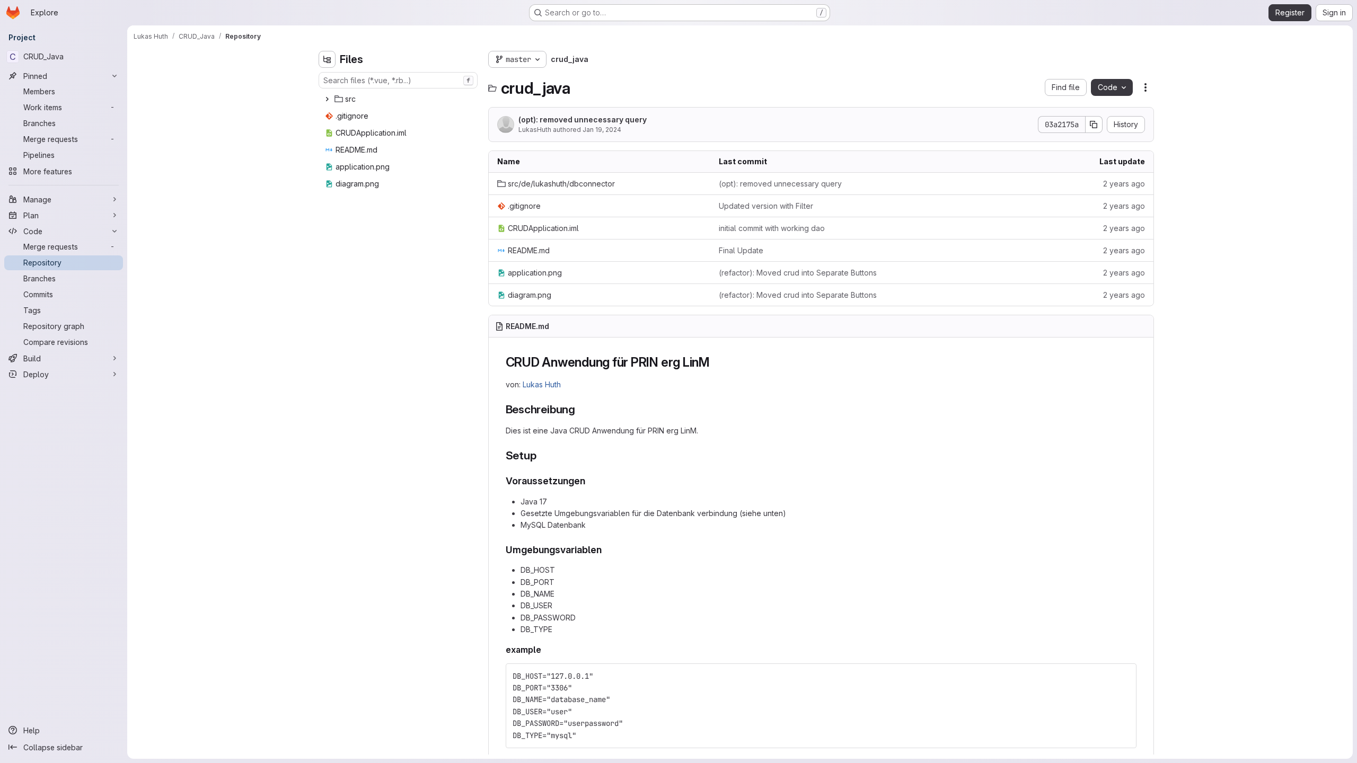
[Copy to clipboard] (1123, 676)
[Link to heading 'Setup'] (542, 455)
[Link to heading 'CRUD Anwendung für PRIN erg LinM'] (717, 362)
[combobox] (398, 80)
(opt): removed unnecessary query (582, 119)
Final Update (741, 250)
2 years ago (1124, 183)
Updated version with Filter (766, 205)
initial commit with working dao (772, 228)
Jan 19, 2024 (602, 130)
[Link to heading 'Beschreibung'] (581, 409)
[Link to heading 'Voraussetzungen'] (590, 480)
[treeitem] (399, 99)
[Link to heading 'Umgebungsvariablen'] (607, 549)
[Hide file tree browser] (327, 59)
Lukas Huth (542, 384)
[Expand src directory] (327, 99)
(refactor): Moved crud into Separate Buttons (798, 272)
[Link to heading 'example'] (546, 649)
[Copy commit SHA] (1094, 124)
